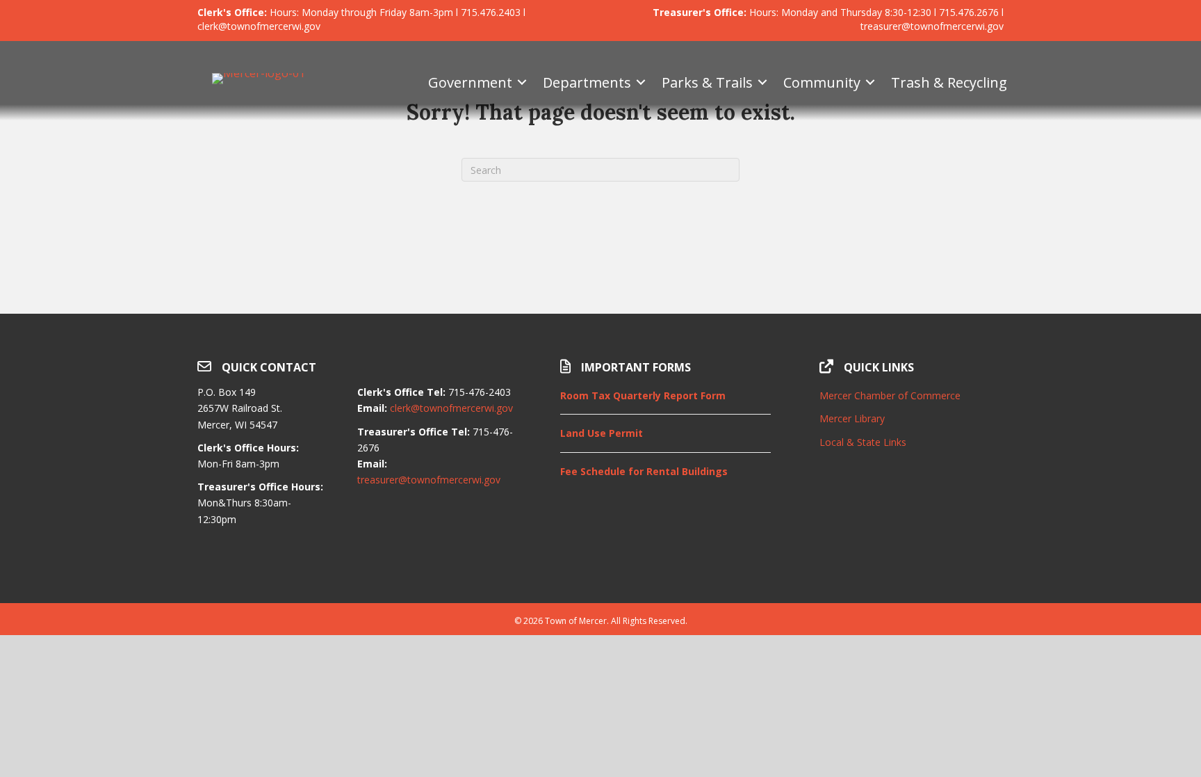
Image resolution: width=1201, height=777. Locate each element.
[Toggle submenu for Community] (870, 82)
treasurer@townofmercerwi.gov (428, 479)
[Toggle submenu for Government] (522, 82)
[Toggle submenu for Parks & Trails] (762, 82)
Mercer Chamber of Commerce (890, 395)
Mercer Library (852, 418)
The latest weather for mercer (911, 568)
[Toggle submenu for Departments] (640, 82)
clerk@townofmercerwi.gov (451, 408)
